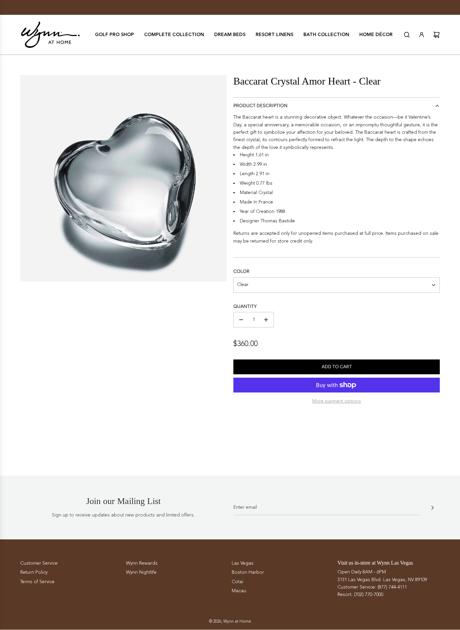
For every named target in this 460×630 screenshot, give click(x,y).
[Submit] (432, 507)
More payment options (336, 401)
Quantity (245, 306)
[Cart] (436, 34)
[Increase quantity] (266, 319)
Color (241, 271)
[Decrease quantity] (241, 319)
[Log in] (421, 34)
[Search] (406, 34)
